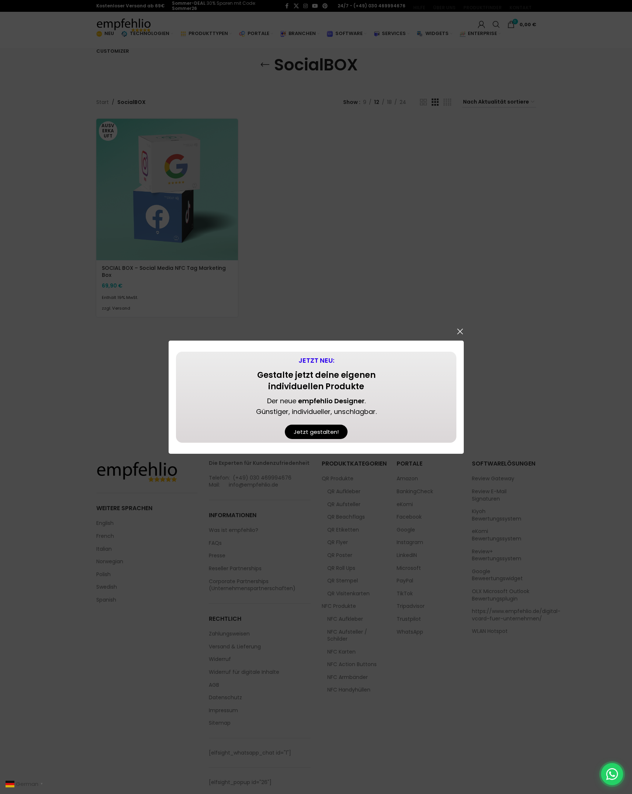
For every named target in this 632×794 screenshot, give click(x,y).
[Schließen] (460, 331)
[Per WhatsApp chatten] (612, 774)
